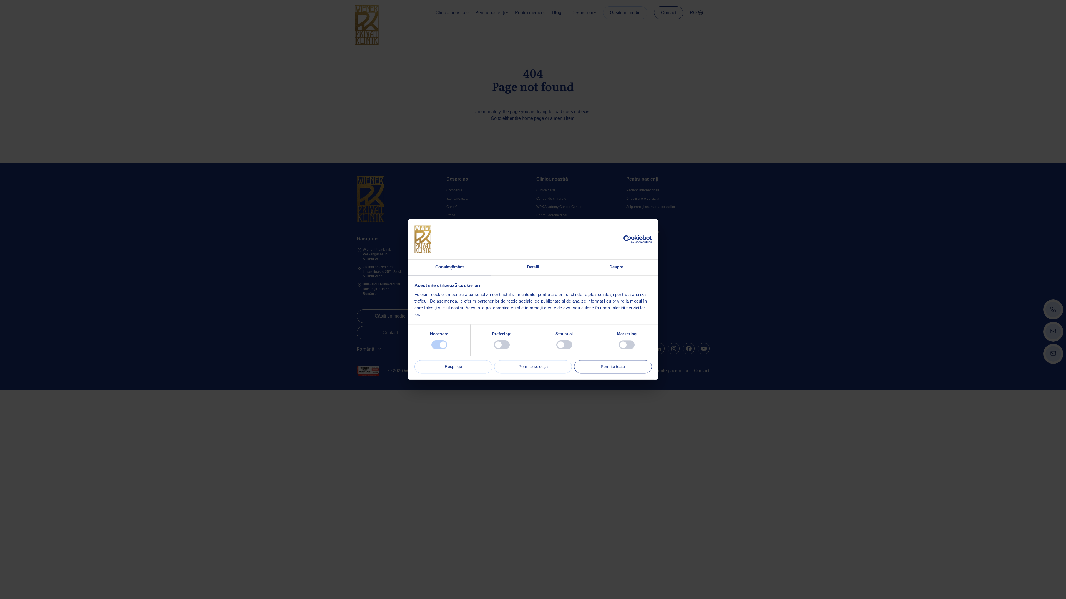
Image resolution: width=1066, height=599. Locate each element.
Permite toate (613, 366)
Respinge (453, 366)
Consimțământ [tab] (449, 267)
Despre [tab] (616, 267)
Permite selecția (533, 366)
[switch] (502, 345)
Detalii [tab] (533, 267)
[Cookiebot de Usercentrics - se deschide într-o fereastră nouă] (627, 239)
